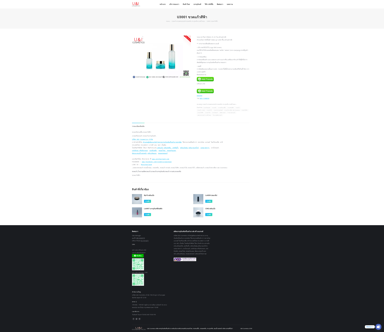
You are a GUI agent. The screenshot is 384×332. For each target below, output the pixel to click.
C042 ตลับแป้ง (210, 209)
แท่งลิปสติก (153, 151)
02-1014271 (145, 241)
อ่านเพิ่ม (147, 201)
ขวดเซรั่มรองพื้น (222, 107)
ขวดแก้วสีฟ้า (201, 112)
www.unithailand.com (160, 159)
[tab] (138, 125)
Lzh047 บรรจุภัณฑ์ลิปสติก (153, 209)
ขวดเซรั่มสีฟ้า (231, 107)
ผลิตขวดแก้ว (223, 112)
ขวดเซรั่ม (214, 107)
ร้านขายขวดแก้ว (232, 112)
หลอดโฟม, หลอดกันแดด (167, 151)
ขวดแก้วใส (207, 112)
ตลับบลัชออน (152, 153)
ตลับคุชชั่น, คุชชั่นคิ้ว (171, 148)
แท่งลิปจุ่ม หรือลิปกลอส (140, 151)
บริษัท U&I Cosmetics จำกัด (142, 139)
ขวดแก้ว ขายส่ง (201, 110)
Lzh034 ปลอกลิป (211, 195)
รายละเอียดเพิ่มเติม (138, 126)
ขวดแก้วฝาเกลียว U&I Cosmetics (232, 110)
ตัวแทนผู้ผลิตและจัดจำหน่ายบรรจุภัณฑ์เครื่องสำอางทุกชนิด (162, 142)
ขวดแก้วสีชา (245, 110)
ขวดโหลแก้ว (215, 112)
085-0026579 (140, 238)
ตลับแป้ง (159, 148)
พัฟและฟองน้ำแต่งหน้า (139, 153)
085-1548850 (204, 98)
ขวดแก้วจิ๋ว (209, 110)
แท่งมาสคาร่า (204, 148)
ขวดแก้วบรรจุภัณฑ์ (218, 110)
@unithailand (146, 165)
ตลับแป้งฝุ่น (184, 148)
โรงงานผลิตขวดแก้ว (217, 115)
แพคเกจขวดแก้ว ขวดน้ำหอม (204, 115)
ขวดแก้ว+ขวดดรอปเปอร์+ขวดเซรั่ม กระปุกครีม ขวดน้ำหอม (219, 104)
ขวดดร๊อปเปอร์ (207, 107)
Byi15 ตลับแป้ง (149, 195)
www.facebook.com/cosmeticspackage (157, 162)
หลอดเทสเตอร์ (163, 153)
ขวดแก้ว (238, 107)
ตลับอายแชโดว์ (194, 148)
